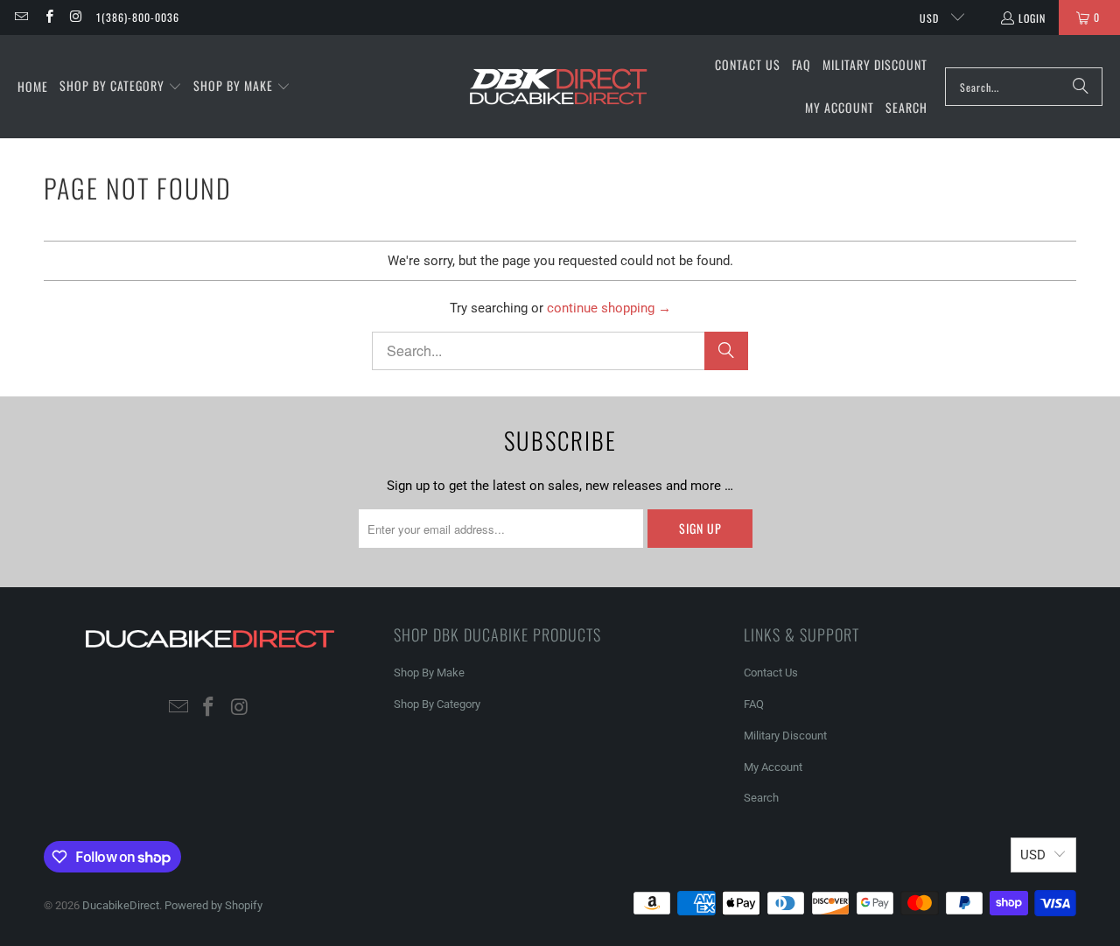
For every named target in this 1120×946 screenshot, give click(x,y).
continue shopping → (609, 308)
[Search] (1080, 86)
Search (761, 797)
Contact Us (771, 672)
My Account (773, 767)
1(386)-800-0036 (137, 17)
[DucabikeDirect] (558, 87)
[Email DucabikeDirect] (20, 17)
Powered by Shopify (213, 905)
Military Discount (785, 735)
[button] (121, 87)
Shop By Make (429, 672)
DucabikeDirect (120, 905)
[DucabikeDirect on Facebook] (47, 17)
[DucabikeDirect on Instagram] (75, 17)
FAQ (754, 704)
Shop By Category (437, 704)
